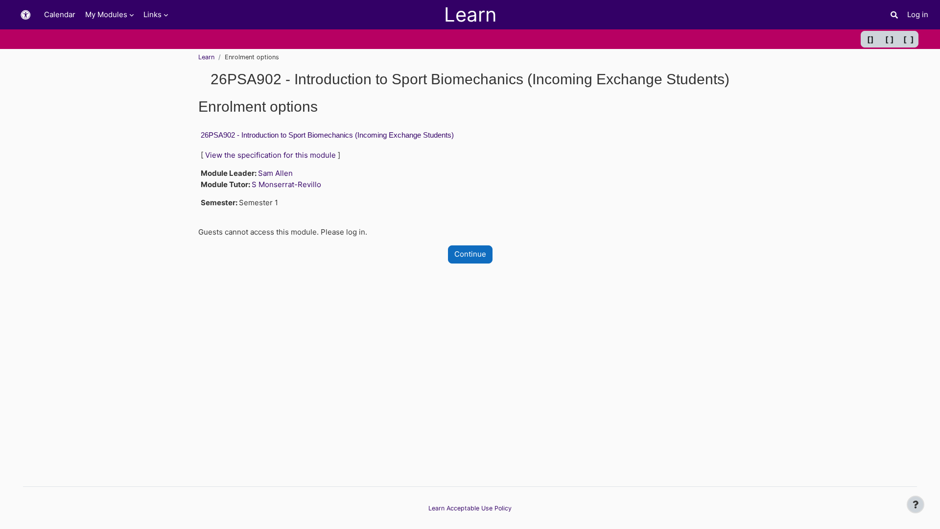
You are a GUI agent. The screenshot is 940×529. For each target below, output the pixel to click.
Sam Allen (275, 173)
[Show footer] (915, 504)
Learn (206, 57)
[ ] (889, 39)
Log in (917, 14)
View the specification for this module (270, 155)
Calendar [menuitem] (59, 14)
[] (870, 39)
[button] (25, 15)
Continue (470, 254)
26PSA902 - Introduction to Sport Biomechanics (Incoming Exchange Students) (327, 135)
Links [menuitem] (152, 14)
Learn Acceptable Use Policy (470, 508)
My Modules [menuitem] (106, 14)
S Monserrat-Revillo (286, 184)
